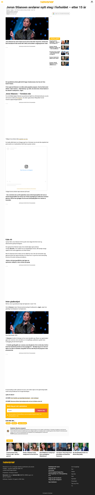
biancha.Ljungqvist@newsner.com (21, 433)
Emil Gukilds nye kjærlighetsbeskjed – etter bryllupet (25, 398)
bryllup (8, 423)
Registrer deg (41, 410)
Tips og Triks (75, 483)
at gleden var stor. (23, 139)
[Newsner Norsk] (47, 2)
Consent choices (47, 493)
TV (72, 486)
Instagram (19, 97)
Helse (73, 471)
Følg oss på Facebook (54, 478)
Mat (72, 476)
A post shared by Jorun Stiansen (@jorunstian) (26, 188)
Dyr (72, 469)
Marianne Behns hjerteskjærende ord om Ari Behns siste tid (26, 401)
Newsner (8, 9)
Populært (74, 481)
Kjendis (12, 9)
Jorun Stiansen (22, 423)
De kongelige (75, 466)
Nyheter (73, 478)
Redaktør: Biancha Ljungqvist (12, 11)
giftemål (14, 423)
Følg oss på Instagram (55, 479)
